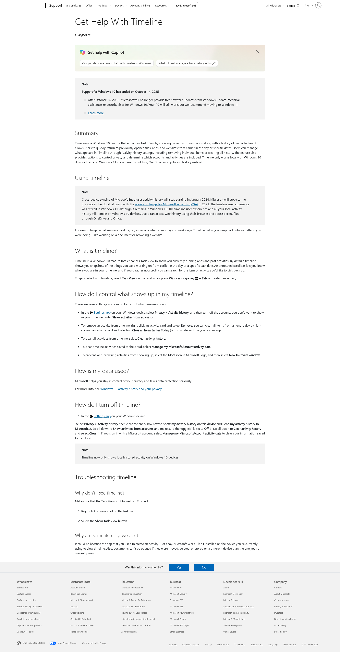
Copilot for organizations (29, 612)
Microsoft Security (178, 593)
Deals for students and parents (136, 625)
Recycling (272, 644)
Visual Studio (229, 631)
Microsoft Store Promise (81, 625)
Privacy (208, 644)
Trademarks (240, 644)
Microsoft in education (132, 587)
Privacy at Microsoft (283, 606)
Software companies (233, 625)
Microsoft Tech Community (236, 612)
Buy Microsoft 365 (186, 5)
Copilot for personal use (28, 619)
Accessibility (280, 625)
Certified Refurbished (80, 619)
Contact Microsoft (191, 644)
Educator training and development (138, 619)
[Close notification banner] (258, 52)
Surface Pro (22, 587)
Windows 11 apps (25, 631)
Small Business (177, 631)
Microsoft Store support (81, 600)
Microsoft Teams (178, 619)
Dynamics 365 (176, 600)
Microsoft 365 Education (133, 606)
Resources (161, 5)
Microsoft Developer (233, 593)
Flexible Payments (79, 631)
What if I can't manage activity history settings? (187, 63)
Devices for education (131, 593)
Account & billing (140, 5)
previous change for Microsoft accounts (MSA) (166, 204)
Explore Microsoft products (29, 625)
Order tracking (77, 612)
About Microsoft (282, 593)
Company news (281, 600)
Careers (278, 587)
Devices (119, 5)
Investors (278, 612)
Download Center (78, 593)
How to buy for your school (134, 612)
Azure (226, 587)
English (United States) (34, 642)
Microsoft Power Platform (182, 612)
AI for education (129, 631)
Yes (179, 567)
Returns (74, 606)
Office (89, 5)
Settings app (102, 312)
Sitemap (173, 644)
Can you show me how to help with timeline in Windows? (116, 63)
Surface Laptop (24, 593)
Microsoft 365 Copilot (180, 625)
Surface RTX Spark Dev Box (29, 606)
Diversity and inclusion (285, 619)
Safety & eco (257, 644)
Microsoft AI (176, 587)
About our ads (289, 644)
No (204, 567)
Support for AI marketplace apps (238, 606)
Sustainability (280, 631)
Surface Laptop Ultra (27, 600)
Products (103, 5)
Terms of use (223, 644)
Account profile (77, 587)
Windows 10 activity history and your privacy (131, 389)
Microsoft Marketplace (234, 619)
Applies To (84, 35)
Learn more (96, 113)
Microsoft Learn (230, 600)
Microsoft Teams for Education (136, 600)
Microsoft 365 (73, 5)
